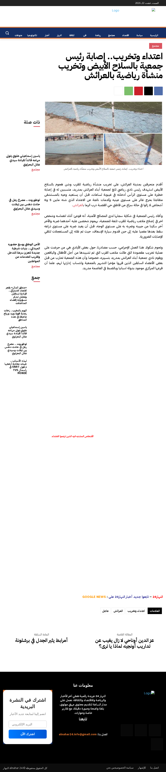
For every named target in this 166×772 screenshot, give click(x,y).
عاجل (105, 611)
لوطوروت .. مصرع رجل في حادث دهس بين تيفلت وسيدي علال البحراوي (24, 204)
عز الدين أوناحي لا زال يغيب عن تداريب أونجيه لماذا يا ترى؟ (124, 643)
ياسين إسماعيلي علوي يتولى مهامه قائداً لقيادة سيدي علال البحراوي (23, 160)
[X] (148, 91)
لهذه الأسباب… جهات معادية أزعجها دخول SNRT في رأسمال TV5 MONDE (16, 367)
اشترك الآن (28, 734)
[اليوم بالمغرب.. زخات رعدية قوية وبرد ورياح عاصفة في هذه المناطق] (34, 314)
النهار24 (158, 596)
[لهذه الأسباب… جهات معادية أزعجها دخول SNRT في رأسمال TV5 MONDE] (34, 364)
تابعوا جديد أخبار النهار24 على (129, 596)
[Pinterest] (138, 91)
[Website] (16, 3)
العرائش (78, 205)
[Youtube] (5, 3)
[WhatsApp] (10, 3)
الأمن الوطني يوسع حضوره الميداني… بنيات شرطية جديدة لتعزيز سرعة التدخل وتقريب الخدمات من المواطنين (24, 252)
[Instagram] (28, 3)
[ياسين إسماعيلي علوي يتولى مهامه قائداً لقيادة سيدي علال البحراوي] (21, 149)
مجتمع (35, 170)
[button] (7, 33)
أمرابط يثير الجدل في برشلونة (41, 640)
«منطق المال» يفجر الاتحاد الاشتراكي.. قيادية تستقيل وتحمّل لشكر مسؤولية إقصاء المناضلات (16, 295)
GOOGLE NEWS (94, 596)
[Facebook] (34, 3)
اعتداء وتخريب (136, 611)
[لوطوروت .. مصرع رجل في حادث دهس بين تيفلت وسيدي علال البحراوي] (21, 193)
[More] (118, 91)
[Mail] (22, 3)
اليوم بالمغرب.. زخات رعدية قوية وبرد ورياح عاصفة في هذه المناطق (15, 315)
